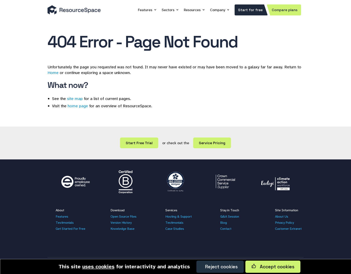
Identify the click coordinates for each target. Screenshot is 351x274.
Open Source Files (123, 216)
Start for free (250, 10)
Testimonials (65, 222)
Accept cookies (275, 267)
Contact (225, 229)
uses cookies (98, 266)
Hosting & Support (178, 216)
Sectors (168, 10)
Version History (121, 222)
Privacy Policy (284, 222)
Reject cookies (220, 267)
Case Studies (174, 229)
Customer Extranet (288, 229)
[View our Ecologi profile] (275, 181)
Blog (223, 222)
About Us (281, 216)
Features (145, 10)
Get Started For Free (70, 229)
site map (75, 98)
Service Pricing (212, 143)
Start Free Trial (139, 143)
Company (217, 10)
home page (78, 106)
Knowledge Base (122, 229)
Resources (192, 10)
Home (53, 72)
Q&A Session (229, 216)
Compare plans (285, 10)
